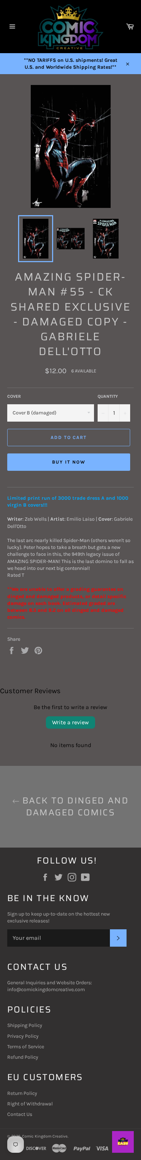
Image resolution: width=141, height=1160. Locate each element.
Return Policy (22, 1093)
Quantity (108, 396)
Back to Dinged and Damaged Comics (74, 807)
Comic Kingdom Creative (45, 1136)
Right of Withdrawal (30, 1104)
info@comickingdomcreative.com (46, 989)
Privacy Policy (23, 1036)
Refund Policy (22, 1057)
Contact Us (19, 1114)
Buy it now (68, 462)
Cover (14, 396)
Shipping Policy (24, 1025)
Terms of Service (25, 1047)
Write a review (70, 722)
